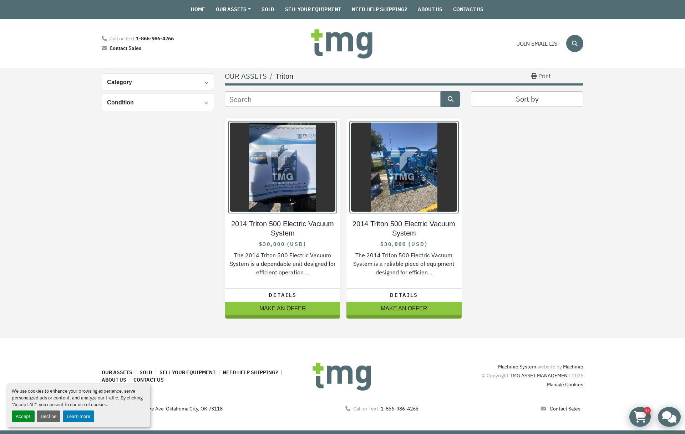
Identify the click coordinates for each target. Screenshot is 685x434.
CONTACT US (468, 9)
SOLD (268, 9)
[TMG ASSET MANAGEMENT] (342, 376)
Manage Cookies (565, 384)
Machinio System (517, 366)
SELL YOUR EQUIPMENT (313, 9)
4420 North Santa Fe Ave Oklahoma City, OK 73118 (165, 408)
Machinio (573, 366)
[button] (233, 9)
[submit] (450, 99)
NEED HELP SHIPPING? (379, 9)
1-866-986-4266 (155, 38)
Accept (23, 416)
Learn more (78, 416)
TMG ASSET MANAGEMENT (540, 375)
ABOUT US (430, 9)
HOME (198, 9)
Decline (48, 416)
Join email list (538, 43)
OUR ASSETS (231, 9)
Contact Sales (125, 48)
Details (283, 295)
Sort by (527, 99)
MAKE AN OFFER (282, 308)
